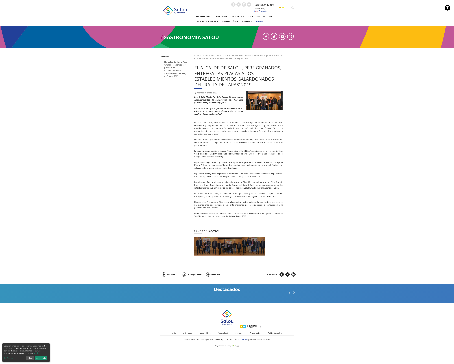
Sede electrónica (230, 21)
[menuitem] (279, 7)
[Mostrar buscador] (292, 7)
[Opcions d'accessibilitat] (447, 8)
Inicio (211, 55)
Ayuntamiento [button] (203, 16)
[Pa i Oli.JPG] (206, 246)
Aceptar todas (41, 358)
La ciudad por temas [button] (206, 21)
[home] (175, 10)
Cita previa (221, 16)
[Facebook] (281, 274)
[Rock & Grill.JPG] (230, 246)
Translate (262, 11)
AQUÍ (36, 353)
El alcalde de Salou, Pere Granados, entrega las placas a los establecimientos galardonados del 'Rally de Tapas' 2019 (175, 69)
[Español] (283, 7)
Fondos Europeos (256, 16)
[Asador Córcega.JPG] (253, 246)
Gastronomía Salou (191, 37)
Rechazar (30, 358)
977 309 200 (243, 339)
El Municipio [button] (236, 16)
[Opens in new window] (266, 36)
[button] (289, 293)
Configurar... (8, 358)
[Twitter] (287, 274)
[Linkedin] (293, 274)
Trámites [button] (246, 21)
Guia (270, 16)
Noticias (165, 56)
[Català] (280, 7)
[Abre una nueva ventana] (233, 4)
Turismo (260, 21)
